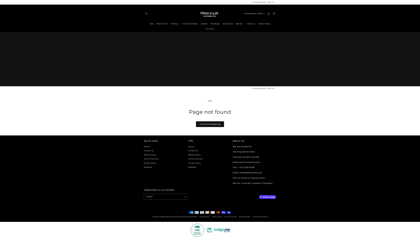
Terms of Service (151, 159)
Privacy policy (217, 216)
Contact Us (149, 151)
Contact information (260, 216)
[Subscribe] (184, 197)
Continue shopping (210, 124)
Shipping (148, 167)
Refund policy (205, 216)
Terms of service (231, 216)
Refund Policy (150, 155)
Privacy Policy (150, 163)
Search (147, 146)
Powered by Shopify (189, 216)
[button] (146, 13)
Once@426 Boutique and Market (170, 216)
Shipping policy (244, 216)
